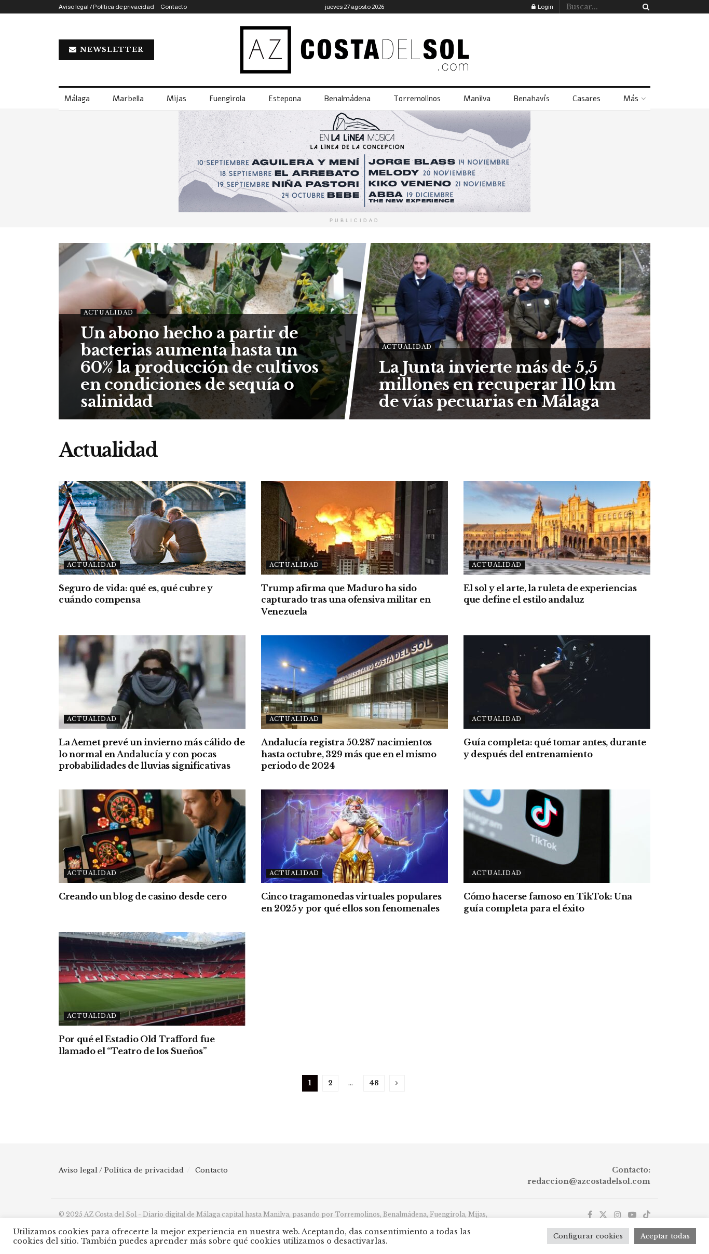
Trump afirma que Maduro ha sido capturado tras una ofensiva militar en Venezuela (346, 600)
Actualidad (108, 312)
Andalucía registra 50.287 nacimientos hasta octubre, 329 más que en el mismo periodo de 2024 (349, 754)
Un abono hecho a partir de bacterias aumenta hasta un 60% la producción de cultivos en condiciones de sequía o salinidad (199, 367)
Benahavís (531, 98)
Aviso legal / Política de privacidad (106, 6)
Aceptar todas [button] (665, 1236)
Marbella (128, 98)
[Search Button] (644, 6)
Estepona (284, 98)
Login (545, 6)
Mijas (176, 98)
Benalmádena (347, 98)
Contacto (173, 6)
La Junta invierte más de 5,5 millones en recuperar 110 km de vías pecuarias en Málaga (497, 384)
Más (630, 98)
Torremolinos (417, 98)
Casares (586, 98)
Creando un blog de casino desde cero (142, 896)
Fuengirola (227, 98)
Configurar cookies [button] (588, 1236)
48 (374, 1083)
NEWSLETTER (111, 49)
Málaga (77, 98)
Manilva (476, 98)
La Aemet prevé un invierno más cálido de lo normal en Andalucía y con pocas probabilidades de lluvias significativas (151, 754)
